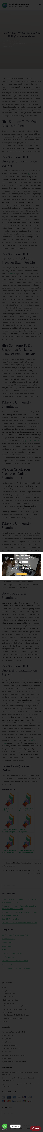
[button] (40, 555)
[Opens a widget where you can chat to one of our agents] (35, 1128)
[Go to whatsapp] (4, 1126)
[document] (21, 566)
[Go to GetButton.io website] (5, 1130)
